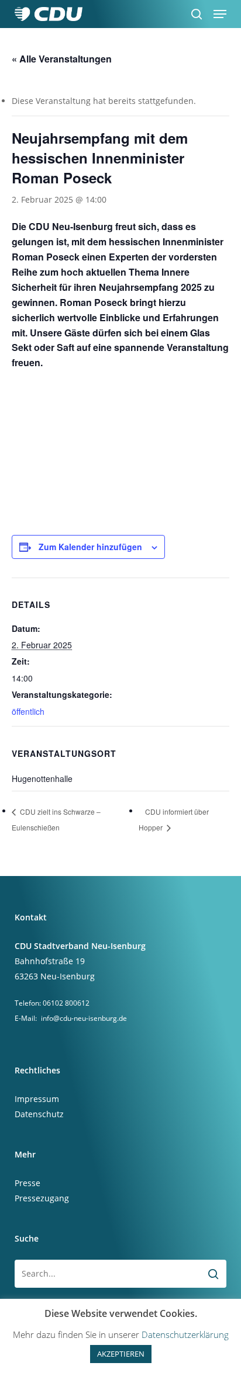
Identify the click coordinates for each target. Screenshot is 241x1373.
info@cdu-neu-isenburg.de (84, 1018)
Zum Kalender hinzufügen (90, 546)
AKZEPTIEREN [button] (120, 1353)
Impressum (37, 1098)
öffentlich (28, 711)
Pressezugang (42, 1198)
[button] (220, 14)
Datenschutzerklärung (185, 1334)
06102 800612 (66, 1003)
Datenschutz (39, 1114)
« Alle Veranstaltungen (62, 58)
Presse (27, 1182)
